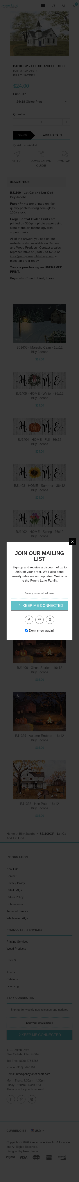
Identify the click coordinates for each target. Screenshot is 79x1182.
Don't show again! (41, 630)
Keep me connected (42, 606)
